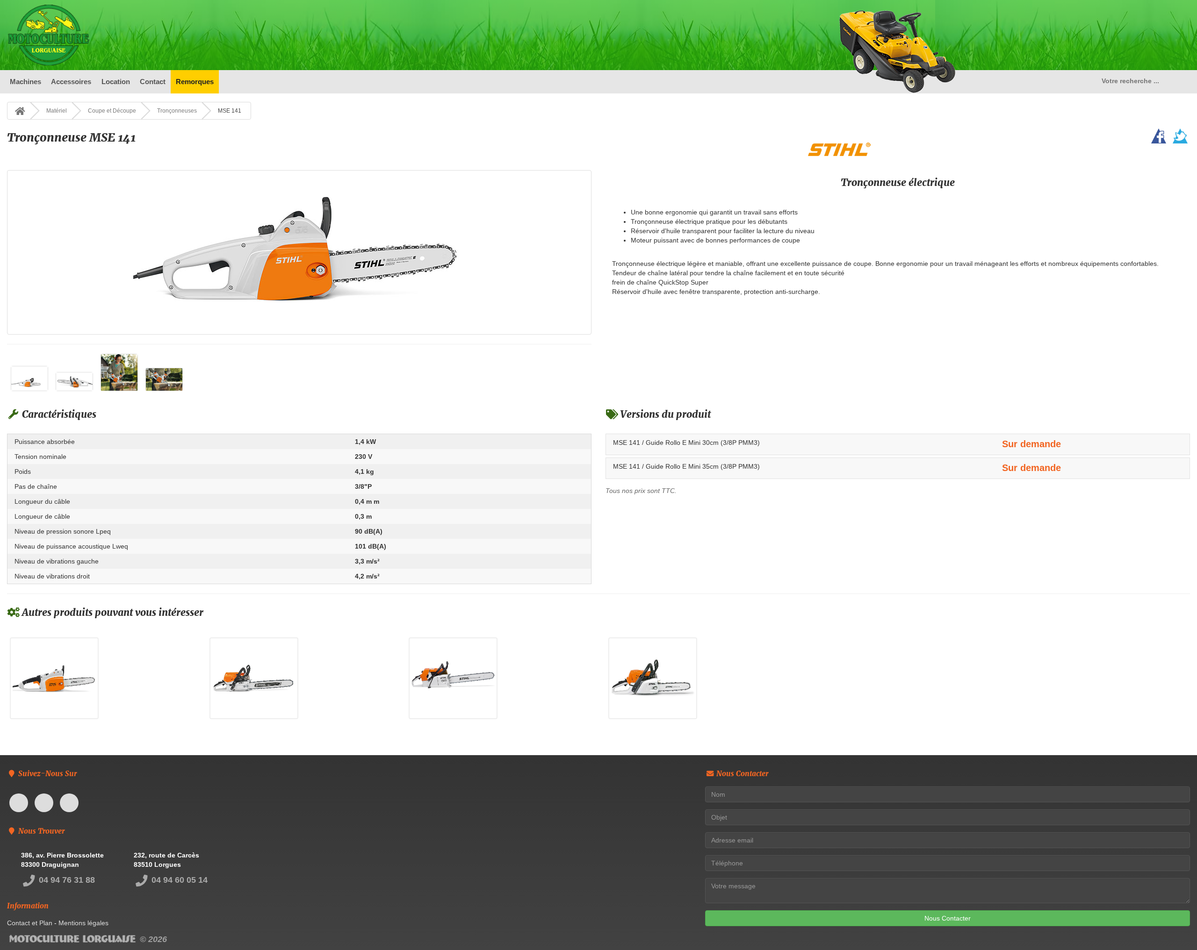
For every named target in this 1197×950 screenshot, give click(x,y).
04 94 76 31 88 (65, 880)
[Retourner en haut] (1171, 924)
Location (115, 82)
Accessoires (71, 82)
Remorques (195, 82)
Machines (25, 82)
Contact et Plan (29, 923)
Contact (153, 82)
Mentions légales (83, 923)
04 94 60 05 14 (178, 880)
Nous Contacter (947, 918)
